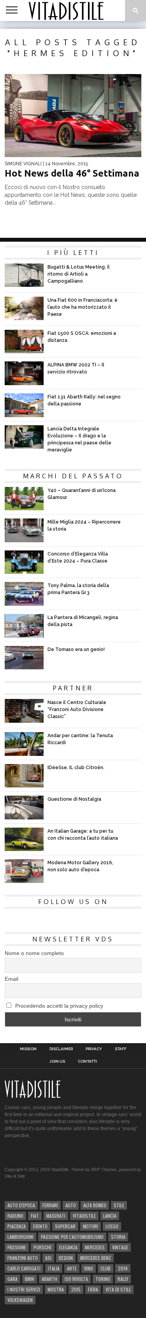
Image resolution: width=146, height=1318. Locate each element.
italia (54, 1268)
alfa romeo (94, 1205)
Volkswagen (20, 1300)
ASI (48, 1257)
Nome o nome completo (34, 953)
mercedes (95, 1247)
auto (70, 1205)
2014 (123, 1268)
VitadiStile (84, 1215)
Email (11, 979)
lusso (112, 1226)
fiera (93, 1289)
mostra (55, 1289)
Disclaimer (61, 1049)
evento (40, 1226)
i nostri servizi (23, 1289)
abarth (49, 1279)
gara (12, 1279)
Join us (57, 1061)
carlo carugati (23, 1268)
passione (16, 1247)
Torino (102, 1279)
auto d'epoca (21, 1205)
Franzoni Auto (22, 1257)
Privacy (94, 1049)
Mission (28, 1049)
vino (88, 1268)
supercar (65, 1226)
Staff (121, 1049)
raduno (15, 1215)
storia (118, 1236)
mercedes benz (95, 1257)
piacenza (16, 1226)
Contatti (87, 1061)
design (66, 1257)
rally (123, 1279)
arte (72, 1268)
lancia (109, 1215)
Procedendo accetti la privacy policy (58, 1006)
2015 (76, 1289)
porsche (42, 1247)
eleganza (68, 1247)
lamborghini (20, 1236)
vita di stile (118, 1289)
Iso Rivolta (76, 1279)
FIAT (35, 1215)
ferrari (50, 1205)
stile (119, 1205)
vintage (120, 1247)
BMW (29, 1279)
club (105, 1268)
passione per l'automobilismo (72, 1236)
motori (90, 1226)
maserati (55, 1215)
